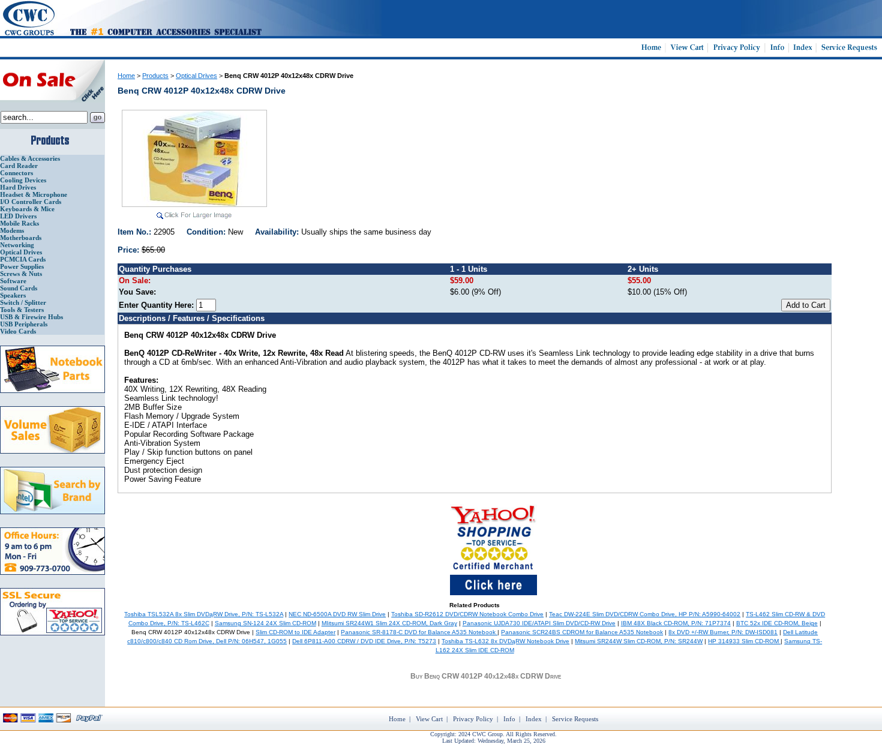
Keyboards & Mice (27, 208)
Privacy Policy (473, 718)
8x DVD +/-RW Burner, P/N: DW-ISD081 (723, 632)
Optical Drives (21, 252)
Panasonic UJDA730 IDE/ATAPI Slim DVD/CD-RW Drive (539, 623)
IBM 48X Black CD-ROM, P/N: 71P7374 (676, 623)
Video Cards (18, 331)
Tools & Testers (22, 309)
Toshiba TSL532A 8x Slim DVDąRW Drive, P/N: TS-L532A (203, 614)
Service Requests (575, 718)
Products (155, 75)
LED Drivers (18, 216)
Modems (12, 230)
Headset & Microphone (33, 194)
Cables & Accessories (30, 158)
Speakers (13, 295)
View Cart (429, 718)
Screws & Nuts (21, 273)
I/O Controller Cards (30, 201)
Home (126, 75)
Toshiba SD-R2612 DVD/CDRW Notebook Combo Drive (467, 614)
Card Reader (19, 165)
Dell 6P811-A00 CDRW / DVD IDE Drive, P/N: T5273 (364, 641)
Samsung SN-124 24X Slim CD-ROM (265, 623)
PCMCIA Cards (23, 259)
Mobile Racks (19, 223)
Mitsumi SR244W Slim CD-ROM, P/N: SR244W (639, 641)
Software (13, 280)
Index (534, 718)
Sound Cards (18, 288)
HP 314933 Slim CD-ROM (744, 641)
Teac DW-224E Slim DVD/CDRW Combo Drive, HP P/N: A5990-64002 (644, 614)
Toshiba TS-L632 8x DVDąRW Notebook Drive (505, 641)
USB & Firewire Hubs (31, 316)
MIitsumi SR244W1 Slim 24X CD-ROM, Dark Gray (389, 623)
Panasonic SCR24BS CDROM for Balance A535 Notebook (582, 632)
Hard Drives (18, 187)
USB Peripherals (23, 324)
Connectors (16, 172)
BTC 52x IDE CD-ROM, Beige (777, 623)
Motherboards (20, 237)
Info (509, 718)
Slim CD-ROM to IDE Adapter (295, 632)
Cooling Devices (23, 180)
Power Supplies (22, 266)
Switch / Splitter (23, 302)
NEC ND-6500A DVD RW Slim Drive (337, 614)
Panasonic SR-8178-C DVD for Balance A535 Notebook (419, 632)
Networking (17, 244)
